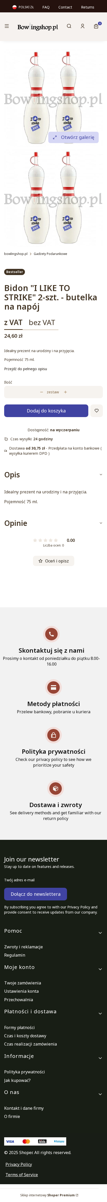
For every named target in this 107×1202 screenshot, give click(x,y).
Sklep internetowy (47, 1195)
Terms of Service (21, 1175)
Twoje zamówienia (22, 983)
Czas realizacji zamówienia (30, 1044)
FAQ (46, 7)
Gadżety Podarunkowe (50, 254)
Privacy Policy (18, 1164)
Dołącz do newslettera (36, 894)
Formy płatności (19, 1027)
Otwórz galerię (77, 137)
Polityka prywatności (24, 1072)
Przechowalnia (18, 999)
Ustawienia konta (21, 991)
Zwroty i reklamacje (23, 947)
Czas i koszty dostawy (25, 1036)
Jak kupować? (17, 1080)
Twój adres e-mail (19, 879)
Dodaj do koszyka (46, 411)
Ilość (8, 382)
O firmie (12, 1116)
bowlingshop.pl (16, 254)
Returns (87, 7)
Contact (65, 7)
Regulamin (14, 955)
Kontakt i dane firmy (24, 1108)
